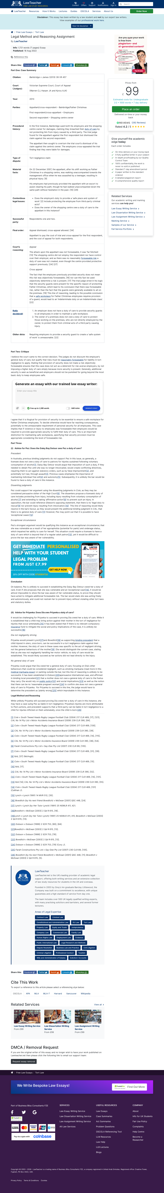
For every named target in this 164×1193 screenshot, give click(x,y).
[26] (79, 710)
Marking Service (119, 220)
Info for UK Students (142, 1116)
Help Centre (138, 1131)
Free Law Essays (24, 32)
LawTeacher (20, 11)
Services (96, 11)
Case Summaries (104, 1116)
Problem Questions (105, 1126)
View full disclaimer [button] (80, 26)
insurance (15, 627)
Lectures (63, 11)
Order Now (141, 11)
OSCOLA (84, 11)
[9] (19, 505)
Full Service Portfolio (121, 229)
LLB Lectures (102, 1147)
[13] (70, 534)
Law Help (100, 1142)
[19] (53, 649)
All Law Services (67, 1126)
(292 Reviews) (139, 122)
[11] (43, 512)
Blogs (98, 1152)
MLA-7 (46, 993)
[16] (23, 630)
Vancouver (71, 993)
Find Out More (136, 1086)
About (136, 1111)
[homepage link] (12, 32)
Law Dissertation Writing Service (127, 212)
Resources (34, 11)
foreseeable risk (89, 258)
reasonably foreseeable (72, 360)
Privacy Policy (16, 1180)
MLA (36, 993)
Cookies (44, 1180)
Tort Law (39, 32)
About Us (108, 11)
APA (28, 993)
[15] (42, 623)
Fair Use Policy (140, 1121)
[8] (65, 499)
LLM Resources (103, 1136)
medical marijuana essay (23, 672)
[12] (31, 515)
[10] (67, 505)
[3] (46, 474)
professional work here (92, 20)
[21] (38, 678)
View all (98, 1004)
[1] (35, 464)
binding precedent (84, 640)
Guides (73, 11)
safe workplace (43, 296)
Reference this (21, 57)
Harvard (58, 993)
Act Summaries (103, 1121)
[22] (54, 681)
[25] (54, 690)
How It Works (48, 11)
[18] (59, 640)
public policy (45, 681)
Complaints (138, 1126)
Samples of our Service (123, 225)
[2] (87, 471)
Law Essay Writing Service (124, 208)
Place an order (131, 109)
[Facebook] (13, 1112)
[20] (57, 675)
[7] (19, 499)
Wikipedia (85, 993)
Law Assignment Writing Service (127, 216)
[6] (58, 493)
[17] (42, 640)
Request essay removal (24, 1061)
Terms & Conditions (31, 1180)
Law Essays (101, 1111)
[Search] (121, 4)
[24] (62, 684)
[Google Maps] (35, 1112)
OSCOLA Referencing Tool (109, 1131)
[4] (41, 477)
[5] (59, 477)
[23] (81, 681)
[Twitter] (24, 1112)
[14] (87, 590)
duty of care (91, 129)
